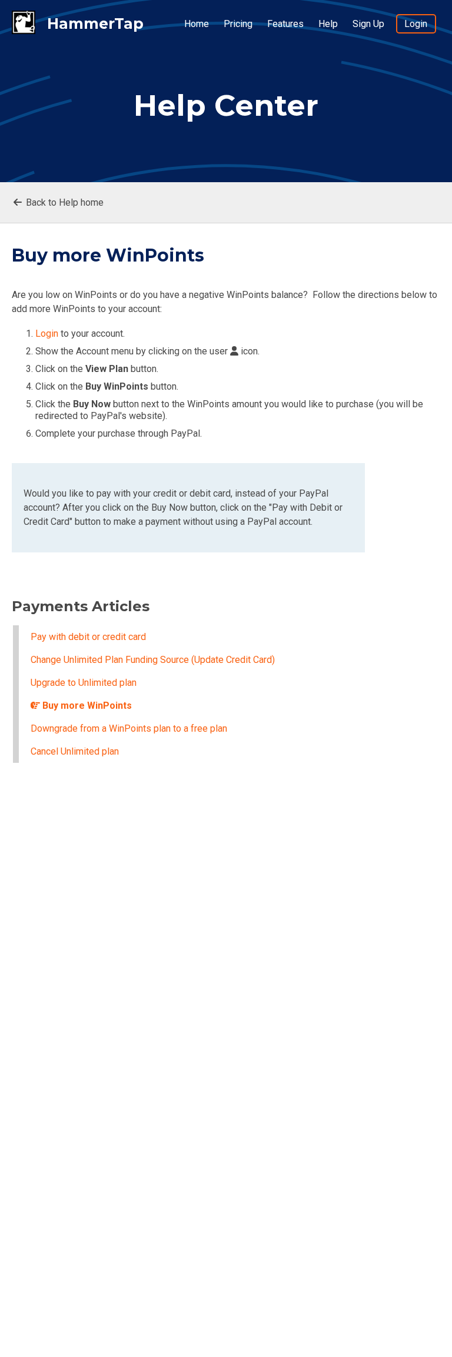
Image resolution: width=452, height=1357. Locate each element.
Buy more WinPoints (86, 705)
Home (196, 23)
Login (415, 23)
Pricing (238, 23)
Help (328, 23)
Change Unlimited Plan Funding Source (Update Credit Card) (153, 659)
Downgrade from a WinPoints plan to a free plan (129, 728)
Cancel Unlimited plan (75, 751)
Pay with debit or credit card (88, 636)
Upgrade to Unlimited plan (84, 682)
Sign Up (368, 23)
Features (285, 23)
